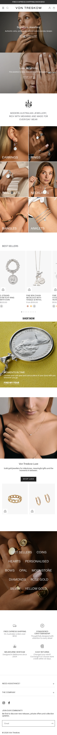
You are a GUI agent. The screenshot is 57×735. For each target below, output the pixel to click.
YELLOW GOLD (36, 588)
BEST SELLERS (21, 552)
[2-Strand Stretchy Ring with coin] (13, 272)
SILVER (15, 588)
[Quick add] (3, 289)
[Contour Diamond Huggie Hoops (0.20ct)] (42, 499)
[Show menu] (3, 8)
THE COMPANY (8, 693)
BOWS (10, 570)
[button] (55, 273)
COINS (42, 552)
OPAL (23, 570)
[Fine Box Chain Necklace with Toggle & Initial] (39, 272)
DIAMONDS (17, 579)
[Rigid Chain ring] (15, 499)
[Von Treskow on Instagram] (3, 702)
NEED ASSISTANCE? (11, 684)
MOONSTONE (42, 570)
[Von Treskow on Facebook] (9, 702)
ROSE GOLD (39, 579)
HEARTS (14, 561)
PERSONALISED (37, 561)
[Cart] (54, 8)
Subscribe (52, 723)
